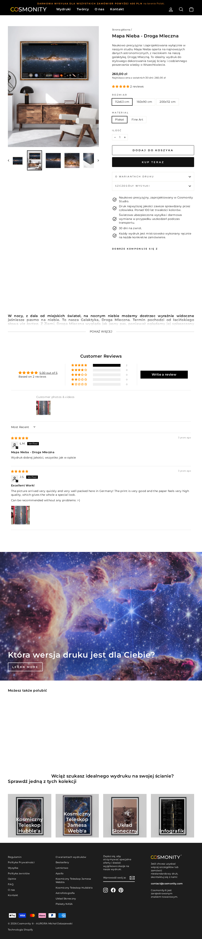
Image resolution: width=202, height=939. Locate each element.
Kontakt (117, 9)
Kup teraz (153, 162)
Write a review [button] (164, 374)
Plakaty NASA (64, 903)
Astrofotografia (65, 893)
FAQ (10, 884)
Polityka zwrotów (19, 873)
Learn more (25, 666)
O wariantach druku (134, 176)
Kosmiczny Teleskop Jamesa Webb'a (73, 880)
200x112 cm (168, 101)
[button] (121, 86)
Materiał (120, 112)
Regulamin (15, 856)
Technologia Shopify (20, 929)
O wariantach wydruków (71, 856)
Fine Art (137, 119)
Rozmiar (119, 94)
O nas (99, 9)
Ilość (117, 130)
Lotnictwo (62, 867)
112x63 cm (122, 101)
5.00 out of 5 (48, 373)
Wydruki (63, 9)
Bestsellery (62, 862)
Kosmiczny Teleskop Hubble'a (74, 887)
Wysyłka (13, 867)
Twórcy (83, 9)
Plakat (119, 119)
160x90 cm (144, 101)
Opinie (12, 878)
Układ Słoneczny (66, 898)
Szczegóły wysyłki (132, 185)
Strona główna (121, 29)
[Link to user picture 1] (20, 515)
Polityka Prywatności (21, 862)
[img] (19, 438)
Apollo (60, 873)
